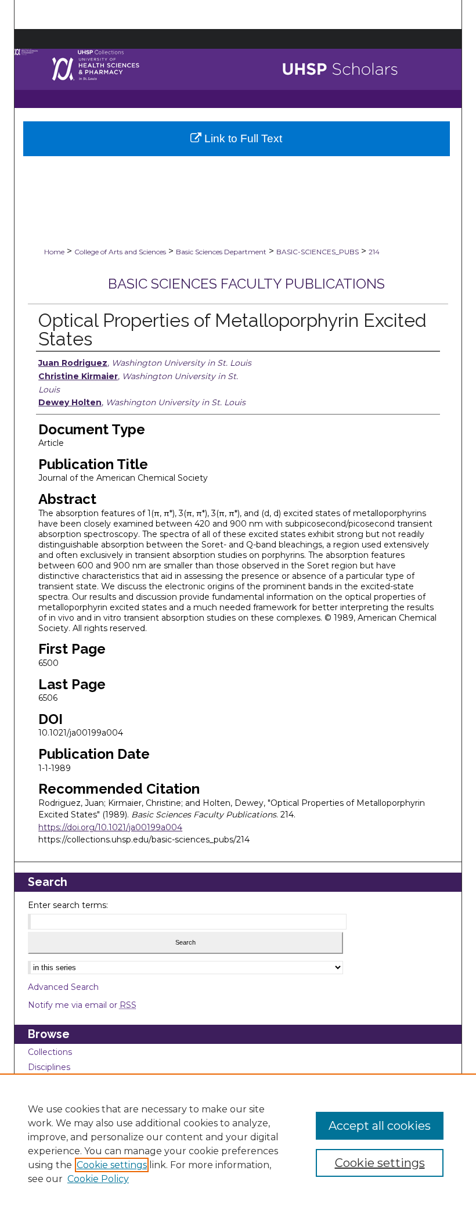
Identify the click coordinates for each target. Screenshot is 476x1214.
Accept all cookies (380, 1126)
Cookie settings (112, 1164)
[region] (238, 1143)
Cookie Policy (98, 1178)
